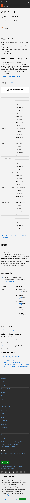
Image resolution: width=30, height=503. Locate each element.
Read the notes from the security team (11, 76)
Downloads (4, 427)
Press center (11, 468)
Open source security (6, 444)
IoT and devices (17, 444)
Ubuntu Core (4, 403)
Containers (4, 424)
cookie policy (5, 495)
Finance (3, 456)
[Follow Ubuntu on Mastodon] (2, 472)
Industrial (10, 453)
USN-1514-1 (4, 346)
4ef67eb (20, 299)
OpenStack (4, 378)
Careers (16, 466)
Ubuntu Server (5, 410)
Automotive (4, 453)
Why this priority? (5, 32)
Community (10, 466)
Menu (27, 2)
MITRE (3, 330)
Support (3, 431)
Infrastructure (10, 442)
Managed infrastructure (7, 388)
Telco (23, 453)
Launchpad (12, 330)
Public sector (17, 453)
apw (2, 249)
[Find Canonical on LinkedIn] (10, 472)
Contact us (5, 462)
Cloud (2, 413)
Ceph (2, 381)
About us (3, 466)
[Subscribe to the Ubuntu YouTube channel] (17, 472)
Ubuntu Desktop (5, 406)
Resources (3, 468)
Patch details (4, 237)
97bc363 (20, 291)
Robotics (3, 396)
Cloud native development (8, 446)
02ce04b (20, 305)
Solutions (3, 438)
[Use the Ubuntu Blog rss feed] (25, 472)
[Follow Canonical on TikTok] (21, 472)
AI (1, 442)
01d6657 (20, 310)
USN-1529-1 (4, 340)
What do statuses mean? (21, 235)
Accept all (22, 499)
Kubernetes (4, 385)
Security (3, 417)
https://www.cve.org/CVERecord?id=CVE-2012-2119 (14, 366)
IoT (2, 399)
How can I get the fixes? (7, 235)
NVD (7, 330)
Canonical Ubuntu (5, 1)
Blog (20, 466)
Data (4, 442)
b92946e (20, 316)
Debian (18, 330)
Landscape (4, 420)
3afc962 (20, 293)
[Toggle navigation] (28, 6)
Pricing (3, 434)
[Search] (23, 2)
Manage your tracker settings (10, 499)
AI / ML (3, 392)
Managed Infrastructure (21, 442)
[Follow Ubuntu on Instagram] (14, 472)
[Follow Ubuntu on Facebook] (6, 472)
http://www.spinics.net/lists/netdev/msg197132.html (15, 364)
